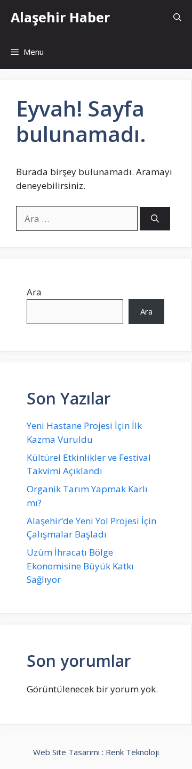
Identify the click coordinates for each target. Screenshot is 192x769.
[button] (177, 17)
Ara (34, 292)
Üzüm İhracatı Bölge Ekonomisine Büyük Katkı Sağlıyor (80, 565)
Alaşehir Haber (60, 17)
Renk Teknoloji (132, 752)
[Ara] (155, 219)
